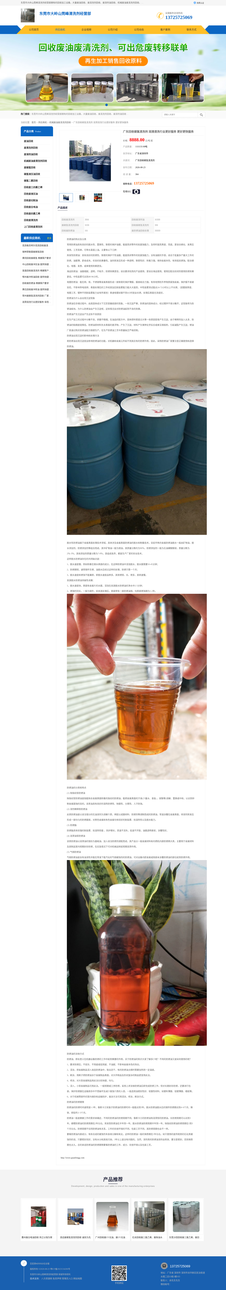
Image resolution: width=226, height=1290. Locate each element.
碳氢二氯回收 (31, 180)
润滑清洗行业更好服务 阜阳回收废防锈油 (37, 302)
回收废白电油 (31, 207)
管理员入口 (67, 1278)
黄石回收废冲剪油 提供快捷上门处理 (37, 289)
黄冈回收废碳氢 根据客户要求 (36, 258)
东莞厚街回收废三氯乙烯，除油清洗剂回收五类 (118, 1237)
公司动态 (139, 29)
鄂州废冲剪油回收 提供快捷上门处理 (37, 277)
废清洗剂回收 (31, 148)
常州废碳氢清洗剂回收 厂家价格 (37, 296)
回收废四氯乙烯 (32, 213)
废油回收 (28, 141)
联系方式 (191, 29)
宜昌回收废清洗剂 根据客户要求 (37, 270)
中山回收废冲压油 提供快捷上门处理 (37, 264)
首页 (34, 122)
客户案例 (165, 29)
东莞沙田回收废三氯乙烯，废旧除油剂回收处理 (81, 1237)
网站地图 (77, 1278)
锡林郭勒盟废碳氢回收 (33, 252)
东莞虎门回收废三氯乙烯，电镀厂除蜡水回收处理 (192, 1237)
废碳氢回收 (30, 167)
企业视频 (86, 29)
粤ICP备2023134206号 (60, 1269)
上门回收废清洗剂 (33, 227)
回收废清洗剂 (31, 220)
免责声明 (57, 1278)
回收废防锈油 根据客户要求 (35, 283)
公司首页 (34, 29)
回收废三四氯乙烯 (33, 187)
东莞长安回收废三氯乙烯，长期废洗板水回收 (153, 1237)
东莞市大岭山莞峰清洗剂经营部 (44, 1274)
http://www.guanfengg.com (72, 1158)
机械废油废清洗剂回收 (60, 122)
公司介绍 (113, 29)
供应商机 (60, 29)
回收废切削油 (31, 200)
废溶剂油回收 (31, 154)
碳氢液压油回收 (32, 174)
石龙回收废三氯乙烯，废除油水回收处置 (41, 1237)
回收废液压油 (31, 194)
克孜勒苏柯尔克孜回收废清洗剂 (37, 245)
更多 (49, 238)
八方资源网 (46, 1278)
